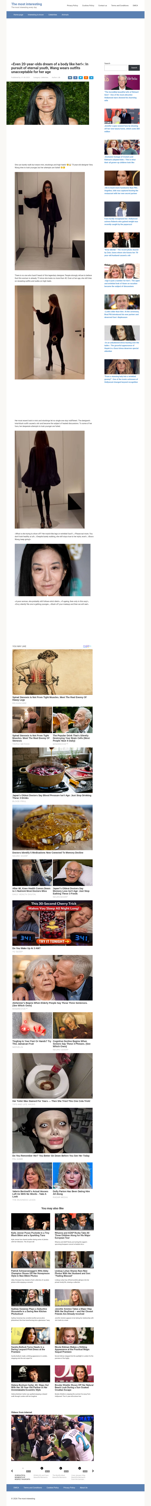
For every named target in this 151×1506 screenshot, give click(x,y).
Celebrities (52, 15)
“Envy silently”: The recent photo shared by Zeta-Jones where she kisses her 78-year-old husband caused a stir (121, 253)
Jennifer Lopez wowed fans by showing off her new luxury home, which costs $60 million (122, 129)
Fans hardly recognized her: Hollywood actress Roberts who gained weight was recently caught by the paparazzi (121, 221)
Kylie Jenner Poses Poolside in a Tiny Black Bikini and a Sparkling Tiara (30, 1234)
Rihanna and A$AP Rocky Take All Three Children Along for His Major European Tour (72, 1235)
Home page (18, 15)
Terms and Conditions (120, 5)
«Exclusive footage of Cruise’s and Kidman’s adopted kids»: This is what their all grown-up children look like (120, 160)
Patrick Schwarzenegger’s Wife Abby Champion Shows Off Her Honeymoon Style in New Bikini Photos (30, 1273)
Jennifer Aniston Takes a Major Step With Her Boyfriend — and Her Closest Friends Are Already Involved (74, 1311)
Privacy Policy (72, 5)
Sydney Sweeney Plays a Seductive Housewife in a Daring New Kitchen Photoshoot (29, 1311)
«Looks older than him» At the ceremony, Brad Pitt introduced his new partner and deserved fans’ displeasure (121, 314)
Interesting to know (36, 15)
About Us (83, 1488)
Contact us (102, 5)
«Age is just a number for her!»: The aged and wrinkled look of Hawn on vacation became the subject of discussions (122, 283)
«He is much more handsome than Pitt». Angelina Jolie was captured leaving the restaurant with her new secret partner (121, 191)
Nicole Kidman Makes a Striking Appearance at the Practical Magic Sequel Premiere (72, 1349)
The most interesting (26, 4)
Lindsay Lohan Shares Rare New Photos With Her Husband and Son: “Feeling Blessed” (73, 1273)
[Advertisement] (75, 38)
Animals (65, 15)
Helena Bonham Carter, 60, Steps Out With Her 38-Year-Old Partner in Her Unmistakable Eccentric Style (30, 1387)
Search (107, 63)
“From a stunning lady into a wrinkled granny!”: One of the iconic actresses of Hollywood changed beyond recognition (121, 379)
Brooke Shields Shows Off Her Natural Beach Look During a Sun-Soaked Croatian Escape (74, 1387)
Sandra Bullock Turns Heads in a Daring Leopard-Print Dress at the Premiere (28, 1349)
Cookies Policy (88, 5)
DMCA (135, 5)
